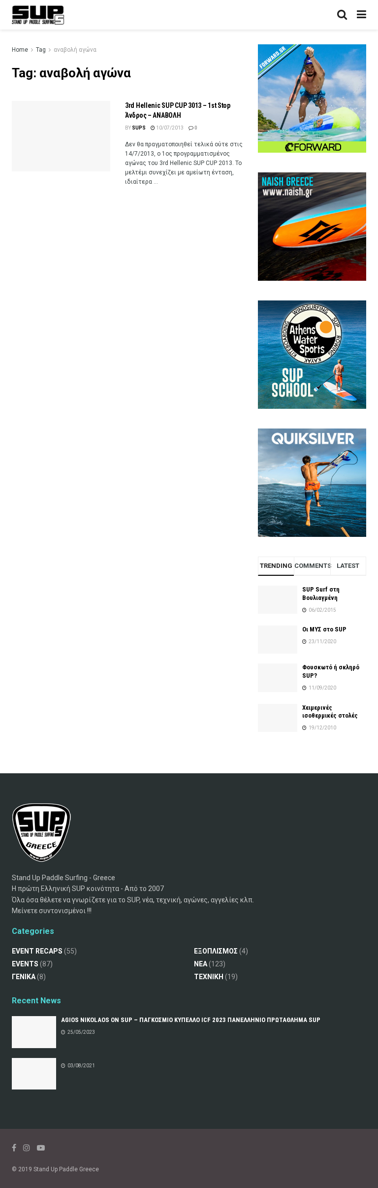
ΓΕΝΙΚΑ (23, 977)
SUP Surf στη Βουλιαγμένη (321, 593)
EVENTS (25, 964)
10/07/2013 (169, 128)
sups (139, 128)
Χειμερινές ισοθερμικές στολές (330, 712)
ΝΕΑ (200, 964)
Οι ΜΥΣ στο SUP (324, 629)
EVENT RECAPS (37, 951)
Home (20, 49)
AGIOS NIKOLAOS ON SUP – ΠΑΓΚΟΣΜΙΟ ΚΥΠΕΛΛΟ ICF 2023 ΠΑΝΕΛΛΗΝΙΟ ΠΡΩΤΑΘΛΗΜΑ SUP (190, 1019)
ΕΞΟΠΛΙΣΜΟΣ (216, 951)
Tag (41, 49)
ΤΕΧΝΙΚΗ (208, 977)
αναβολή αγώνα (75, 49)
